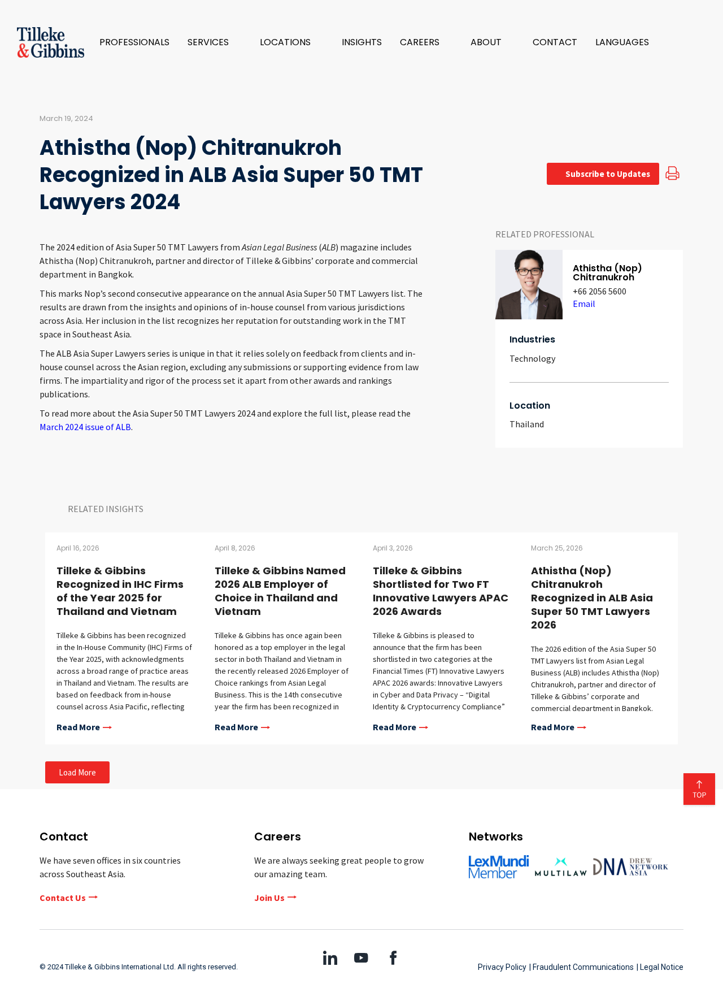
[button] (214, 42)
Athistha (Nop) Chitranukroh (607, 273)
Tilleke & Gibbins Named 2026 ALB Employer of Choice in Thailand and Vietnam (280, 591)
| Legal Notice (660, 967)
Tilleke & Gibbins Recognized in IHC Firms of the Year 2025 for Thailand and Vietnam (120, 591)
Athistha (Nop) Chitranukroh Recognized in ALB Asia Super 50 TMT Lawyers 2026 (592, 598)
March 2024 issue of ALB (85, 426)
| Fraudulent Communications (581, 967)
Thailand (526, 424)
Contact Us (63, 897)
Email (584, 303)
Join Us (269, 897)
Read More (78, 727)
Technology (532, 358)
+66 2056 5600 (599, 291)
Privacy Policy (502, 967)
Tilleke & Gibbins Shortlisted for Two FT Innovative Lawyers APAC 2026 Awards (440, 591)
